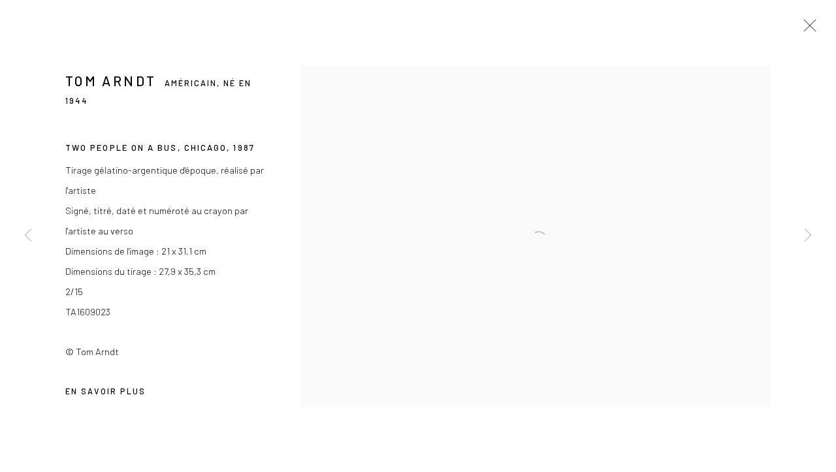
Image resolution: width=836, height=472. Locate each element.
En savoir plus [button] (105, 391)
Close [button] (806, 29)
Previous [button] (28, 236)
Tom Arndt (110, 80)
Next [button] (808, 236)
